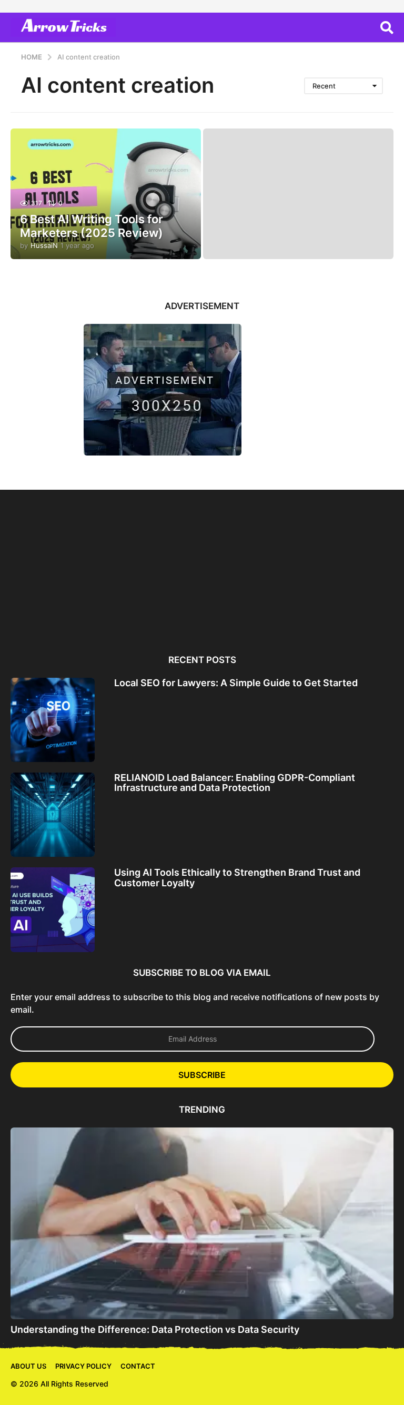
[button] (386, 27)
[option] (58, 565)
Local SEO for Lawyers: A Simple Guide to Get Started (236, 682)
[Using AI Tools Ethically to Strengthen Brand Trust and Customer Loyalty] (53, 909)
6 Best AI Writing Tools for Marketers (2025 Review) (91, 226)
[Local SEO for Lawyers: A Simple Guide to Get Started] (53, 720)
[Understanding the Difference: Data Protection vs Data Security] (202, 1223)
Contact (137, 1366)
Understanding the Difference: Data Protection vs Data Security (155, 1329)
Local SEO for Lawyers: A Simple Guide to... (58, 600)
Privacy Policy (83, 1366)
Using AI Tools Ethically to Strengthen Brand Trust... (250, 604)
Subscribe (202, 1075)
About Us (28, 1366)
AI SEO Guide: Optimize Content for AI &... (346, 600)
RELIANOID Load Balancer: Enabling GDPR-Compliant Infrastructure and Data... (154, 612)
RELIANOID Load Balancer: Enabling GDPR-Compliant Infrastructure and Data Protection (234, 782)
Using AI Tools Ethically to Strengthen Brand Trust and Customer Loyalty (237, 877)
